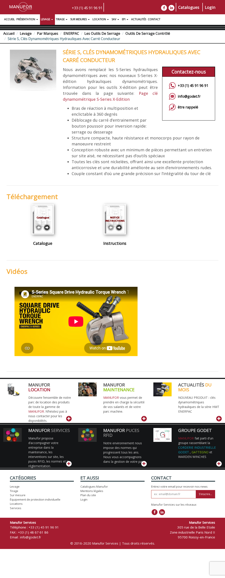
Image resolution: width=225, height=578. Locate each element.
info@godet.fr (189, 96)
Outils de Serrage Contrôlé (147, 33)
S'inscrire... (205, 494)
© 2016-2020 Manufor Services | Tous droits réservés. (112, 543)
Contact (154, 19)
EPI (123, 19)
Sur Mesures (78, 19)
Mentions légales (91, 491)
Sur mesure (17, 495)
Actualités (138, 19)
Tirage (60, 19)
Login (210, 7)
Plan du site (88, 495)
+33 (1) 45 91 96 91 (87, 7)
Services (15, 508)
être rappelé (188, 107)
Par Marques (47, 33)
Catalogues (188, 7)
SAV (114, 19)
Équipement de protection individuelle (35, 499)
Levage (45, 19)
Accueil (9, 19)
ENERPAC (71, 33)
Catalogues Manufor (94, 486)
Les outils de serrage (102, 33)
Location (99, 19)
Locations (16, 504)
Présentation (25, 19)
